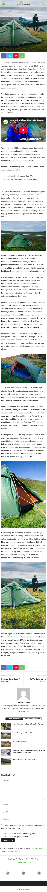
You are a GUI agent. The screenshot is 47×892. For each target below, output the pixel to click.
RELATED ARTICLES (14, 719)
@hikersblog (23, 862)
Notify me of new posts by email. (16, 837)
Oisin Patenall (23, 702)
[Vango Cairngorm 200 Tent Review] (6, 735)
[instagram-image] (8, 873)
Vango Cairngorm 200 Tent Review (24, 733)
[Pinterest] (16, 55)
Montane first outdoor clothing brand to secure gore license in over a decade (29, 751)
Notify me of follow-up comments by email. (20, 834)
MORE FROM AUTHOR (32, 719)
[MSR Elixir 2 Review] (6, 743)
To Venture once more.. (38, 680)
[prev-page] (22, 768)
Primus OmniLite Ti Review (10, 680)
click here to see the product (19, 637)
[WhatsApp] (22, 55)
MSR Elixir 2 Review (19, 742)
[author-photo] (23, 694)
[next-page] (25, 768)
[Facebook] (4, 55)
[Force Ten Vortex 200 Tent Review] (6, 761)
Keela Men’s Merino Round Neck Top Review (28, 724)
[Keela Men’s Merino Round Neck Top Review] (6, 726)
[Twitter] (10, 55)
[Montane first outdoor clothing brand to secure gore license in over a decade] (6, 752)
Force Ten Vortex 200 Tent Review (24, 759)
